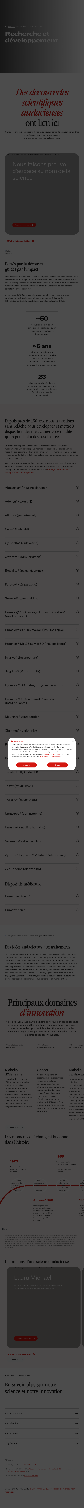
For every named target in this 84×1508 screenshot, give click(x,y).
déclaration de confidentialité (50, 757)
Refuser (57, 765)
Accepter (26, 765)
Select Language (19, 741)
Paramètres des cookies (52, 754)
